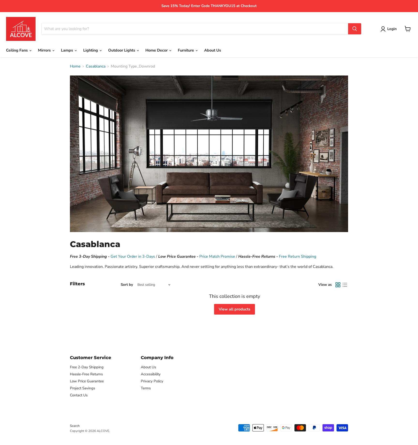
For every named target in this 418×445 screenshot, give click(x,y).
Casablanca (95, 66)
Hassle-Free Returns (86, 374)
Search (75, 426)
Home (75, 66)
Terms (146, 388)
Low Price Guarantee (87, 381)
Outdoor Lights (122, 50)
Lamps (67, 50)
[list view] (344, 284)
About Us (212, 50)
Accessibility (151, 374)
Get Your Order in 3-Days (133, 256)
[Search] (354, 28)
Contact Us (79, 395)
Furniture (186, 50)
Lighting (91, 50)
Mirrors (45, 50)
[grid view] (338, 284)
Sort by (127, 285)
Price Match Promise (217, 256)
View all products (234, 309)
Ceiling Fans (17, 50)
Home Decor (157, 50)
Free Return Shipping (297, 256)
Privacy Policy (152, 381)
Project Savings (82, 388)
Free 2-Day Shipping (87, 367)
